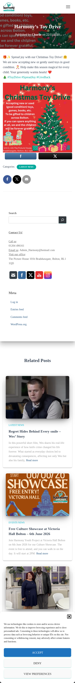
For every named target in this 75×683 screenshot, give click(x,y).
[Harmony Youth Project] (10, 7)
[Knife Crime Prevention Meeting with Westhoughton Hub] (37, 587)
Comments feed (19, 317)
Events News (17, 522)
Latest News (26, 167)
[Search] (62, 219)
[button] (69, 616)
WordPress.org (19, 324)
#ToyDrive (14, 77)
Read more (32, 460)
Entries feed (17, 309)
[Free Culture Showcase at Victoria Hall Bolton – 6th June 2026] (37, 494)
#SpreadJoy (29, 77)
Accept (37, 652)
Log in (14, 302)
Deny (37, 663)
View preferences (37, 673)
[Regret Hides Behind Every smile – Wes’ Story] (37, 397)
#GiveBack (43, 77)
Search (13, 213)
